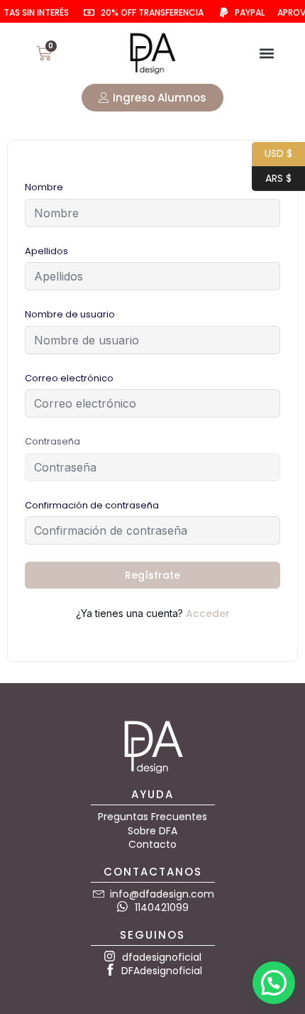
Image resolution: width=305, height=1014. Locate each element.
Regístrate (152, 575)
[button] (267, 53)
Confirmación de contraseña (92, 505)
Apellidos (46, 251)
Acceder (208, 613)
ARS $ (272, 176)
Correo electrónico (69, 378)
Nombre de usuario (70, 314)
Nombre (44, 187)
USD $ (272, 152)
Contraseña (52, 441)
